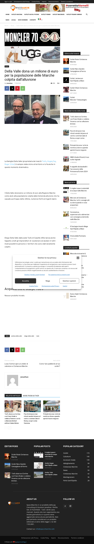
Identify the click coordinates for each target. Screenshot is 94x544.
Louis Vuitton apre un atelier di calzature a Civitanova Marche (16, 365)
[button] (78, 258)
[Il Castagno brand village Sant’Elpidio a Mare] (66, 228)
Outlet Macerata (58, 14)
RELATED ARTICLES (13, 396)
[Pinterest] (17, 88)
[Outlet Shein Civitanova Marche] (66, 89)
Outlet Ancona (16, 14)
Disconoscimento (53, 1)
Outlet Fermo (46, 14)
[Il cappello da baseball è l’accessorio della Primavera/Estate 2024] (66, 168)
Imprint (65, 286)
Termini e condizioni (67, 1)
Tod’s (44, 161)
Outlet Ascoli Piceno (31, 14)
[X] (12, 88)
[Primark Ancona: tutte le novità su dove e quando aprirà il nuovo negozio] (51, 406)
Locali (13, 20)
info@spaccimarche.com (45, 529)
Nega (48, 281)
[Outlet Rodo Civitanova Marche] (66, 61)
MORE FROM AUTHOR (31, 396)
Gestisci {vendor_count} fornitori (34, 274)
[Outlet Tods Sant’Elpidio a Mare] (38, 475)
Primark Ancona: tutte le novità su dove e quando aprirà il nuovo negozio (51, 416)
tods (37, 336)
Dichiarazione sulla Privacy (50, 286)
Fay (54, 161)
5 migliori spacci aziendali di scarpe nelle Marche (51, 454)
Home (7, 14)
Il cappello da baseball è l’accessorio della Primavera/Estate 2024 (78, 169)
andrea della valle (16, 336)
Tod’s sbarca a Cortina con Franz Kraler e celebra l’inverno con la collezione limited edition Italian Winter (12, 418)
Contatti (33, 20)
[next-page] (9, 427)
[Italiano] (40, 20)
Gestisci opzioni (69, 281)
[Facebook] (7, 88)
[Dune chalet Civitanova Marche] (66, 296)
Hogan (50, 161)
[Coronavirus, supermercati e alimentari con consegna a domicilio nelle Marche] (66, 214)
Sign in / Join (8, 1)
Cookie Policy (33, 286)
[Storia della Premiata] (66, 238)
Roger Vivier (10, 164)
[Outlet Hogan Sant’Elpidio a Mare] (38, 465)
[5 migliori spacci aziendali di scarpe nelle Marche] (66, 190)
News (7, 20)
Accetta (25, 281)
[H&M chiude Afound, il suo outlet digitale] (66, 159)
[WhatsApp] (22, 88)
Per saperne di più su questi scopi (59, 274)
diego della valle (29, 336)
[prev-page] (6, 427)
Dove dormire (23, 20)
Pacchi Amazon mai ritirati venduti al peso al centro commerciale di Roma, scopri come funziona (32, 418)
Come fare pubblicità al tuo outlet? (49, 365)
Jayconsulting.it (21, 542)
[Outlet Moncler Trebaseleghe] (66, 99)
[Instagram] (70, 506)
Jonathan (9, 83)
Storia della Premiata (78, 236)
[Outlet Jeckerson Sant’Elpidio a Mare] (66, 80)
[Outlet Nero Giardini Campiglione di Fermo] (66, 70)
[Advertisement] (32, 143)
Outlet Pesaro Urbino (74, 14)
